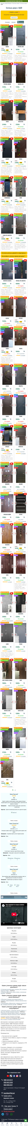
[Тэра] (7, 768)
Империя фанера (7, 280)
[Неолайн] (7, 472)
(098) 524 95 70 (14, 17)
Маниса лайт (7, 710)
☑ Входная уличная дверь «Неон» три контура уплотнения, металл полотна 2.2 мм (13, 1014)
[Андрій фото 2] (17, 860)
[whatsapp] (12, 1114)
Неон (21, 198)
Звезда (20, 544)
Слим (7, 644)
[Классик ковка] (7, 503)
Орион (7, 386)
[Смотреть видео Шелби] (11, 26)
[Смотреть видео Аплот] (11, 328)
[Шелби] (7, 35)
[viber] (8, 1114)
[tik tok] (11, 1077)
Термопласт (7, 198)
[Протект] (20, 306)
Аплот (7, 348)
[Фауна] (7, 306)
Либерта (21, 386)
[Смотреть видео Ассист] (11, 139)
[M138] (20, 563)
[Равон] (20, 404)
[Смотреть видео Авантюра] (25, 593)
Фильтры (21, 22)
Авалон (21, 484)
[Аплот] (7, 337)
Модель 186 (20, 84)
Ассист (7, 159)
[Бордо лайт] (20, 699)
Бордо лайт (20, 710)
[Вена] (7, 602)
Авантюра (20, 613)
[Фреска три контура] (20, 269)
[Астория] (20, 223)
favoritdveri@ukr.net (9, 1093)
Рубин (20, 644)
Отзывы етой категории (14, 1019)
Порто (7, 749)
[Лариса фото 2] (17, 887)
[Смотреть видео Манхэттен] (25, 101)
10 (7, 620)
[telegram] (3, 1114)
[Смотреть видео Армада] (11, 426)
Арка (7, 575)
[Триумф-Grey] (20, 35)
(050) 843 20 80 (8, 1082)
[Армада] (7, 435)
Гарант (20, 514)
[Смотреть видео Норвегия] (25, 426)
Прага (20, 159)
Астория (21, 235)
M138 (21, 575)
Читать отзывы (14, 820)
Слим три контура (7, 235)
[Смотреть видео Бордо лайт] (25, 690)
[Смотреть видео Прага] (25, 139)
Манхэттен (20, 121)
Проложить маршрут (8, 1109)
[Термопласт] (7, 186)
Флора (20, 348)
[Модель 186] (20, 72)
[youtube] (7, 1077)
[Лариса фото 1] (11, 887)
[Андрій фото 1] (11, 860)
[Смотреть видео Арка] (11, 555)
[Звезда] (20, 533)
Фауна (7, 318)
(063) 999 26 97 (8, 1085)
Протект (21, 318)
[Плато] (7, 404)
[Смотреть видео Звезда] (25, 524)
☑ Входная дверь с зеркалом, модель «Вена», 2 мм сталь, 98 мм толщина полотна (13, 1011)
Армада (7, 446)
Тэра (7, 779)
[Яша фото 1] (14, 814)
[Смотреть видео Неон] (25, 177)
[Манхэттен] (20, 110)
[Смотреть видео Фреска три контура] (25, 260)
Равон (20, 416)
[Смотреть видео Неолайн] (11, 464)
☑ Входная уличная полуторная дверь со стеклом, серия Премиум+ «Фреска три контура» (14, 1000)
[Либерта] (20, 374)
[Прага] (20, 147)
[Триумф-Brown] (7, 72)
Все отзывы (4, 1019)
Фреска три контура (21, 280)
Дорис (20, 749)
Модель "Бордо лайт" (14, 794)
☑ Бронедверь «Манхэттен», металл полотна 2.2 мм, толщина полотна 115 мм (14, 1004)
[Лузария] (7, 533)
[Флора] (20, 337)
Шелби (7, 46)
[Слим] (7, 632)
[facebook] (14, 1077)
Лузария (7, 544)
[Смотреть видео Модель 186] (25, 64)
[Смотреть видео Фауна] (11, 298)
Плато (7, 416)
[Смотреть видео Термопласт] (11, 177)
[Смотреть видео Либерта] (25, 366)
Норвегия (20, 446)
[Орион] (7, 374)
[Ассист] (7, 147)
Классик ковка (7, 514)
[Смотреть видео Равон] (25, 396)
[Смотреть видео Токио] (11, 101)
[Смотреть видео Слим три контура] (11, 215)
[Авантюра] (20, 602)
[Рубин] (20, 632)
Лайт (21, 680)
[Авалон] (20, 472)
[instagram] (17, 1077)
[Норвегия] (20, 435)
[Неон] (20, 186)
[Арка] (7, 563)
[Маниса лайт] (7, 699)
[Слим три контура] (7, 223)
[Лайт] (20, 668)
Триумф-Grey (21, 46)
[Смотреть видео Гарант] (25, 494)
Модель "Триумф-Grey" (14, 823)
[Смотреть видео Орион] (11, 366)
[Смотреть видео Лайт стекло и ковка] (11, 660)
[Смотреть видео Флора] (25, 328)
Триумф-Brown (7, 84)
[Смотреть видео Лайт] (25, 660)
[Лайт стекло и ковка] (7, 668)
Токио (7, 121)
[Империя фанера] (7, 269)
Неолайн (7, 484)
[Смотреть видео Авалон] (25, 464)
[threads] (20, 1077)
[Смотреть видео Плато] (11, 396)
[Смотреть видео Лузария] (11, 524)
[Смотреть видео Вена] (11, 593)
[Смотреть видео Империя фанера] (11, 260)
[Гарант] (20, 503)
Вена (7, 613)
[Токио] (7, 110)
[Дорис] (20, 737)
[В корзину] (11, 49)
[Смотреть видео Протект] (25, 298)
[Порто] (7, 737)
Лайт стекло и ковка (7, 680)
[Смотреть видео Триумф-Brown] (11, 64)
